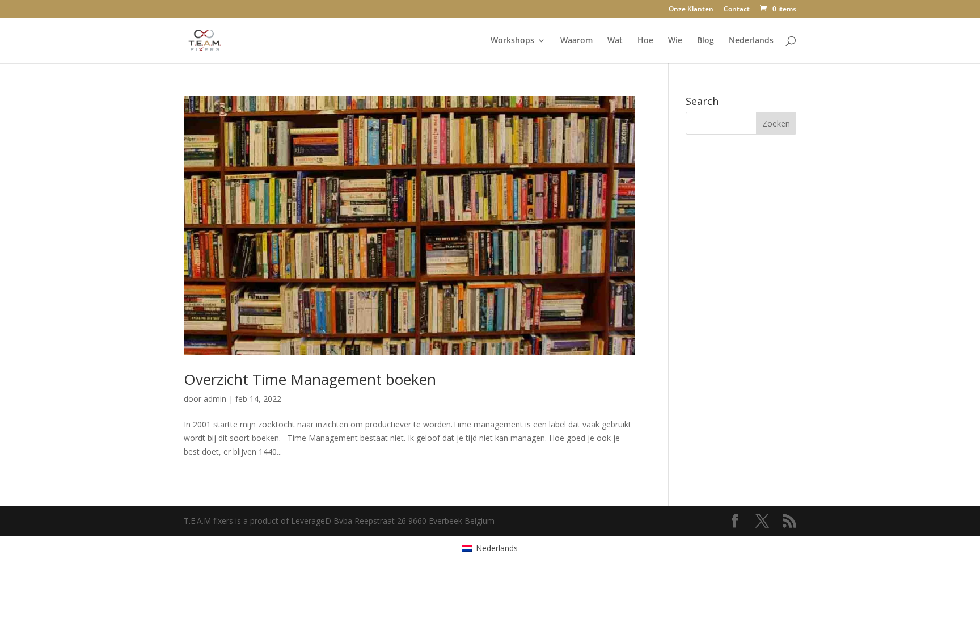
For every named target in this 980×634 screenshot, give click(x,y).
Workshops (512, 40)
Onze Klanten (691, 10)
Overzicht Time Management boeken (310, 379)
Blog (705, 40)
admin (215, 398)
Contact (737, 10)
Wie (675, 40)
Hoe (645, 40)
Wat (615, 40)
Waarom (576, 40)
